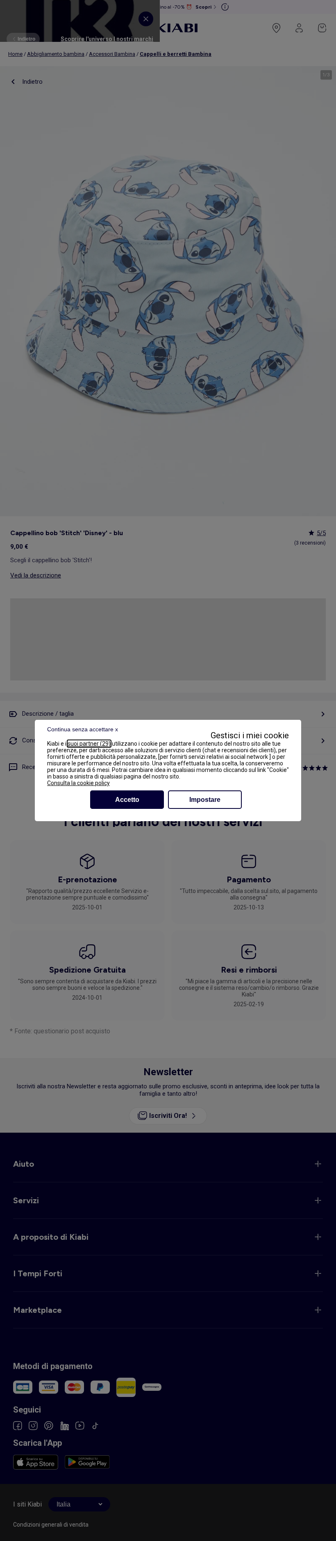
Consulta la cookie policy (78, 783)
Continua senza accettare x (82, 729)
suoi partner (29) (89, 743)
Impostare (204, 799)
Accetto (127, 799)
